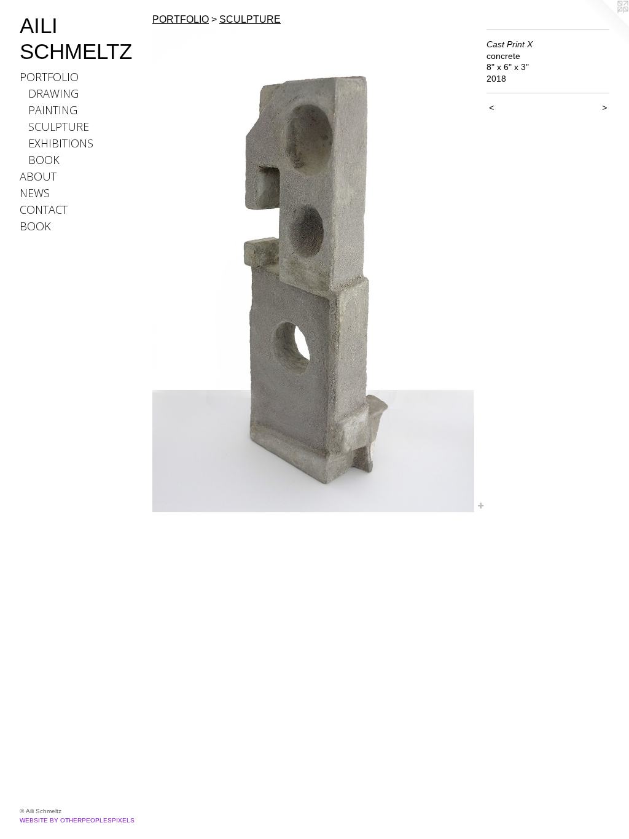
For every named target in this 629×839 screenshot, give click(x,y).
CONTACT (44, 209)
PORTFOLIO (49, 76)
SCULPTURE (58, 126)
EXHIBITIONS (60, 143)
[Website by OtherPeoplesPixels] (604, 24)
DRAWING (53, 93)
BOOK (44, 159)
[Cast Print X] (313, 270)
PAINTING (52, 110)
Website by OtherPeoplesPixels (77, 820)
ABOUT (38, 176)
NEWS (35, 192)
